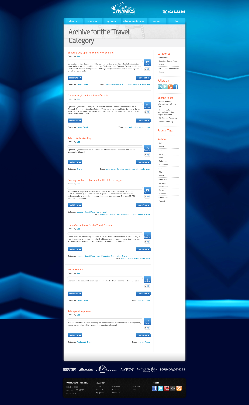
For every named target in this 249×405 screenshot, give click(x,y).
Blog (135, 389)
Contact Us (115, 393)
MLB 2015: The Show (168, 118)
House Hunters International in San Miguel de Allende (166, 112)
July (160, 143)
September (163, 197)
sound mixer (127, 84)
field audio (124, 214)
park (126, 127)
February (163, 161)
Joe (78, 56)
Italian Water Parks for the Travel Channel (90, 225)
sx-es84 (147, 214)
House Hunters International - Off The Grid (167, 104)
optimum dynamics (113, 84)
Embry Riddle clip (166, 122)
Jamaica (120, 169)
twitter (165, 86)
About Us (99, 389)
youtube (167, 388)
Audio (123, 258)
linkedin (160, 86)
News (79, 84)
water (141, 127)
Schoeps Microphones (79, 311)
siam (136, 127)
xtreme (147, 127)
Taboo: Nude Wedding (79, 138)
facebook (175, 86)
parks (131, 127)
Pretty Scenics (75, 269)
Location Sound (123, 9)
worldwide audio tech (141, 84)
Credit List (115, 389)
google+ (173, 388)
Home (98, 386)
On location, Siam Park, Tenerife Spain (88, 95)
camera (130, 258)
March (161, 147)
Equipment (81, 342)
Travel (85, 84)
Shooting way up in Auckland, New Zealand (91, 52)
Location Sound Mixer (86, 212)
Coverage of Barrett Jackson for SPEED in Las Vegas (95, 180)
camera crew (110, 169)
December (163, 165)
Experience (115, 386)
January (162, 183)
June (161, 154)
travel (148, 169)
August (162, 201)
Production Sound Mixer (111, 256)
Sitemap (136, 386)
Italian (136, 258)
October (162, 194)
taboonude (140, 169)
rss (170, 86)
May (161, 157)
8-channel (104, 214)
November (163, 190)
